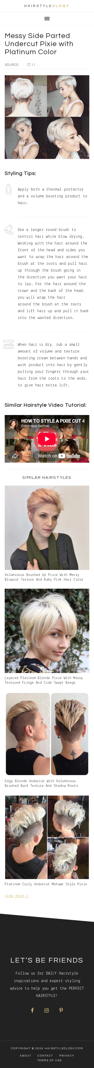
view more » (16, 896)
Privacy (66, 1055)
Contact (45, 1055)
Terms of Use (49, 1060)
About (25, 1055)
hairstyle (47, 6)
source (12, 65)
